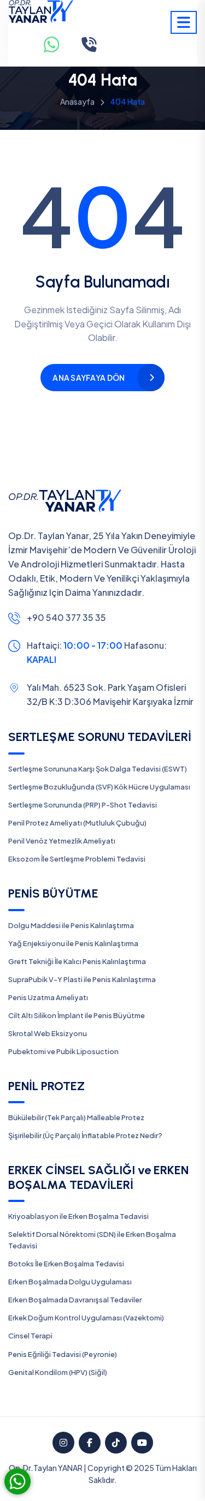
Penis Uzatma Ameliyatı (48, 997)
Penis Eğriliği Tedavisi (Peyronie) (62, 1354)
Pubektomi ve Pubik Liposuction (63, 1051)
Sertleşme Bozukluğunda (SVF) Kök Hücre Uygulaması (99, 786)
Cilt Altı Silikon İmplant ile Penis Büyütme (76, 1015)
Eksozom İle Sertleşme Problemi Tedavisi (76, 858)
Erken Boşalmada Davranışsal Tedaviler (75, 1299)
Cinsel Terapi (30, 1335)
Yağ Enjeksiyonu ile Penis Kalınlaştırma (73, 943)
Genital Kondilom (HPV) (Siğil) (57, 1372)
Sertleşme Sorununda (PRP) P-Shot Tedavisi (82, 804)
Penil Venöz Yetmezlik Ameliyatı (61, 840)
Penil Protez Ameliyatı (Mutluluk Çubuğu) (77, 822)
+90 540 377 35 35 (66, 617)
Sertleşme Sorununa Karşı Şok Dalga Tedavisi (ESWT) (97, 768)
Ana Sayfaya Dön (88, 377)
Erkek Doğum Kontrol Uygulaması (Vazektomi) (86, 1317)
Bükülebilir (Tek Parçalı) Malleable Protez (76, 1117)
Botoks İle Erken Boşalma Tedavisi (66, 1263)
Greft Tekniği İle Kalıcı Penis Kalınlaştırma (77, 961)
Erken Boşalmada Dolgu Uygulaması (70, 1281)
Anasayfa (77, 101)
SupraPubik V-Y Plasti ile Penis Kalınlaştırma (82, 979)
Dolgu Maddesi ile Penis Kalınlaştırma (71, 925)
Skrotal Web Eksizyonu (47, 1033)
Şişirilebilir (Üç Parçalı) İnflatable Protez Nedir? (85, 1135)
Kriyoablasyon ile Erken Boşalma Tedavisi (78, 1216)
